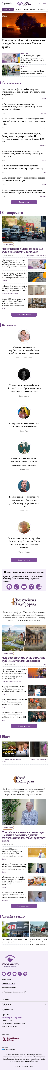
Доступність (7, 1020)
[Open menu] (44, 3)
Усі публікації (8, 9)
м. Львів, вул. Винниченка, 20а (14, 992)
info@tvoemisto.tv (9, 987)
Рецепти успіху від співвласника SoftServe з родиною (13, 760)
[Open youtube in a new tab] (24, 587)
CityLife (18, 9)
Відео (6, 736)
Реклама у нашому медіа (12, 1017)
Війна (26, 9)
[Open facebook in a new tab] (9, 587)
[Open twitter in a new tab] (39, 587)
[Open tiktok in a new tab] (16, 587)
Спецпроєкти (12, 212)
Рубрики (6, 1004)
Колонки (9, 325)
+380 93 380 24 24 (8, 983)
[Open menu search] (40, 3)
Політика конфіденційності (13, 1023)
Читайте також (13, 916)
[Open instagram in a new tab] (31, 587)
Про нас (5, 1014)
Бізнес (32, 9)
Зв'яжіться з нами (9, 1026)
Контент (6, 998)
